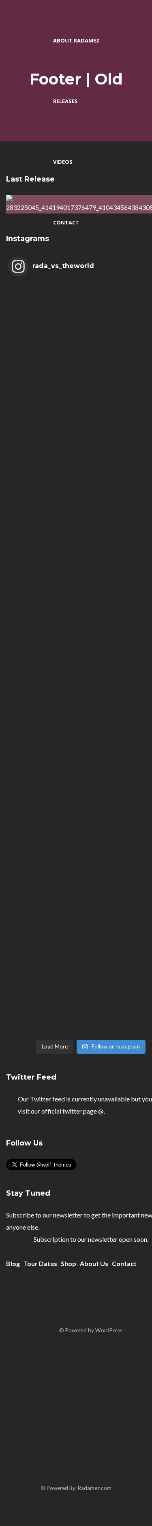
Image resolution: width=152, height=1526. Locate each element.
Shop (68, 1263)
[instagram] (90, 1447)
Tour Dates (40, 1263)
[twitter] (138, 1304)
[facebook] (111, 1304)
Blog (13, 1263)
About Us (94, 1263)
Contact (124, 1263)
